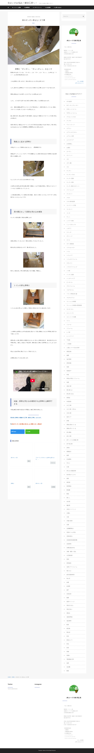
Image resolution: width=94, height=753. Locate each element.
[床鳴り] (21, 476)
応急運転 (69, 459)
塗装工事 (69, 386)
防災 (68, 636)
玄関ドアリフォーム (72, 567)
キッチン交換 (70, 178)
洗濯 (68, 524)
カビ (68, 167)
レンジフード (70, 336)
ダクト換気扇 (70, 243)
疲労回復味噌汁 (71, 574)
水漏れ (68, 513)
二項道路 (69, 343)
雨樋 (68, 651)
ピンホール (69, 282)
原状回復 (69, 363)
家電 (68, 420)
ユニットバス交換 (71, 317)
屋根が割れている (71, 424)
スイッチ (69, 232)
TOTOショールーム (72, 113)
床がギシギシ (15, 424)
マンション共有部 (71, 301)
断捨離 (68, 490)
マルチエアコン (71, 297)
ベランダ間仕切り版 (72, 293)
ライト (68, 320)
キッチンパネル (71, 174)
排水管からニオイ (71, 474)
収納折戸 (69, 370)
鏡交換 (68, 628)
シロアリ (69, 228)
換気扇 (68, 482)
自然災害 (69, 594)
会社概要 (48, 7)
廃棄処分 (69, 451)
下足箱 (68, 340)
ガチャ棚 (69, 163)
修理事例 (27, 7)
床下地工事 (69, 444)
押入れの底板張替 (71, 470)
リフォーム (53, 462)
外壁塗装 (69, 401)
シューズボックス (71, 224)
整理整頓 (69, 486)
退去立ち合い (70, 605)
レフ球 (68, 332)
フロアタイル (70, 290)
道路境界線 (69, 617)
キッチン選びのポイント (73, 186)
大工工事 (69, 405)
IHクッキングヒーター (72, 105)
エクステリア (70, 140)
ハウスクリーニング (72, 267)
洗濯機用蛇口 (70, 528)
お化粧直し (69, 143)
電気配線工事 (70, 659)
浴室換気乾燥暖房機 (72, 540)
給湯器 (68, 586)
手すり (68, 463)
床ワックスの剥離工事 (72, 440)
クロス (68, 197)
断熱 (68, 494)
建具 (68, 455)
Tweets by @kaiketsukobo (12, 688)
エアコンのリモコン (72, 132)
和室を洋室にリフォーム (73, 378)
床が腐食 (53, 486)
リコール (69, 324)
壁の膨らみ (69, 390)
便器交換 (69, 351)
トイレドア (69, 255)
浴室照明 (69, 544)
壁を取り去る (70, 393)
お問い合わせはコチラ (79, 83)
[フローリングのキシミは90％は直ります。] (46, 450)
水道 (68, 517)
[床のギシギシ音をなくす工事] (33, 45)
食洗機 (68, 667)
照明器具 (69, 563)
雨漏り (68, 655)
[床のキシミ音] (21, 450)
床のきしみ (27, 424)
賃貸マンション (71, 601)
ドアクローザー (71, 247)
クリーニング (70, 190)
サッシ (68, 217)
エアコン (69, 128)
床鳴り (33, 23)
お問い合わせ (58, 7)
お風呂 (68, 147)
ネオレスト (69, 263)
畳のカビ (69, 570)
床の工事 (69, 436)
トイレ (68, 251)
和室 (68, 374)
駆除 (68, 670)
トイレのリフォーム (72, 259)
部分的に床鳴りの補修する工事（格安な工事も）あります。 (26, 417)
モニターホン (70, 309)
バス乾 (68, 270)
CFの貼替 (69, 101)
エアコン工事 (70, 136)
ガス (68, 159)
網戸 (68, 590)
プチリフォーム (38, 7)
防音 (68, 647)
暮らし (68, 497)
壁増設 (68, 397)
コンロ (68, 213)
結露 (68, 582)
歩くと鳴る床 (38, 424)
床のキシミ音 (14, 457)
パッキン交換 (70, 274)
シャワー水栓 (70, 220)
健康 (68, 355)
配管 (68, 624)
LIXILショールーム (71, 109)
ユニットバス (70, 313)
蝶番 (68, 597)
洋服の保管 (69, 520)
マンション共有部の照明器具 (74, 305)
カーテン (69, 151)
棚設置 (68, 505)
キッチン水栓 (70, 182)
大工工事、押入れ (71, 409)
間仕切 (68, 632)
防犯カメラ (69, 640)
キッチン (69, 170)
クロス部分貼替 (71, 201)
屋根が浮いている (71, 428)
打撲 (68, 467)
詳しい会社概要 (81, 81)
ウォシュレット (71, 124)
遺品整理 (69, 620)
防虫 (68, 644)
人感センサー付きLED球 (73, 347)
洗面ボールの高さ (71, 532)
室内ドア (69, 417)
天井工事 (69, 413)
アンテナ (69, 120)
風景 (68, 663)
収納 (68, 367)
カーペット (69, 155)
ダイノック (69, 236)
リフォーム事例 (17, 7)
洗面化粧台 (69, 536)
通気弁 (68, 613)
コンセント (69, 209)
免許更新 (69, 359)
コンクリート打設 (71, 205)
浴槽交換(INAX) (71, 547)
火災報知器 (69, 555)
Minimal (44, 750)
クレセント (69, 193)
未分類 (68, 501)
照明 (68, 559)
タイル (68, 240)
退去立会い (69, 609)
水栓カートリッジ (71, 509)
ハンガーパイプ (71, 278)
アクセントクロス (71, 117)
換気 (68, 478)
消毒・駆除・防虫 (71, 551)
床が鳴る (21, 424)
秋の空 (68, 578)
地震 (68, 382)
